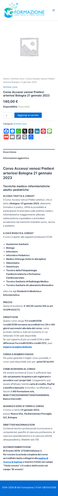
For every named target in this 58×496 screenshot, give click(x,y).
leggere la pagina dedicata (17, 346)
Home (6, 78)
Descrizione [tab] (9, 152)
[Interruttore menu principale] (54, 10)
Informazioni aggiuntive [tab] (16, 158)
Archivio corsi (17, 78)
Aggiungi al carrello (28, 115)
